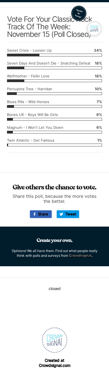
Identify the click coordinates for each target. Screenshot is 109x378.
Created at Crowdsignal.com (54, 363)
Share (42, 214)
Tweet (69, 214)
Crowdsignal (80, 255)
